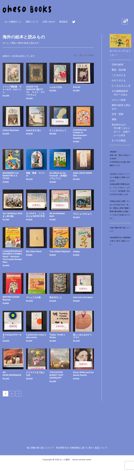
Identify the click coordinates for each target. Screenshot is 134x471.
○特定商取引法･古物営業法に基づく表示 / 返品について (120, 240)
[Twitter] (73, 21)
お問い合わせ (48, 21)
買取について (32, 21)
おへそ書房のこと (13, 21)
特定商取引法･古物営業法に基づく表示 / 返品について (81, 447)
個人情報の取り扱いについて (40, 447)
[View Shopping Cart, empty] (124, 21)
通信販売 (63, 21)
